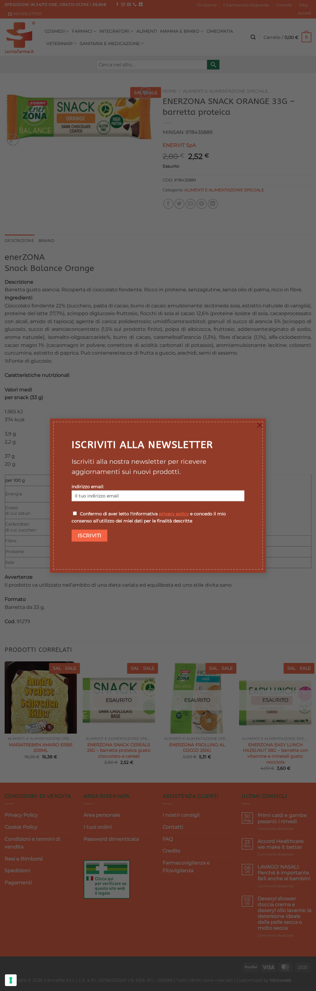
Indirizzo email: (88, 486)
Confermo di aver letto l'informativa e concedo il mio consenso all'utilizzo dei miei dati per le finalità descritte (149, 517)
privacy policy (174, 514)
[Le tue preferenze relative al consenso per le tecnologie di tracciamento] (11, 980)
